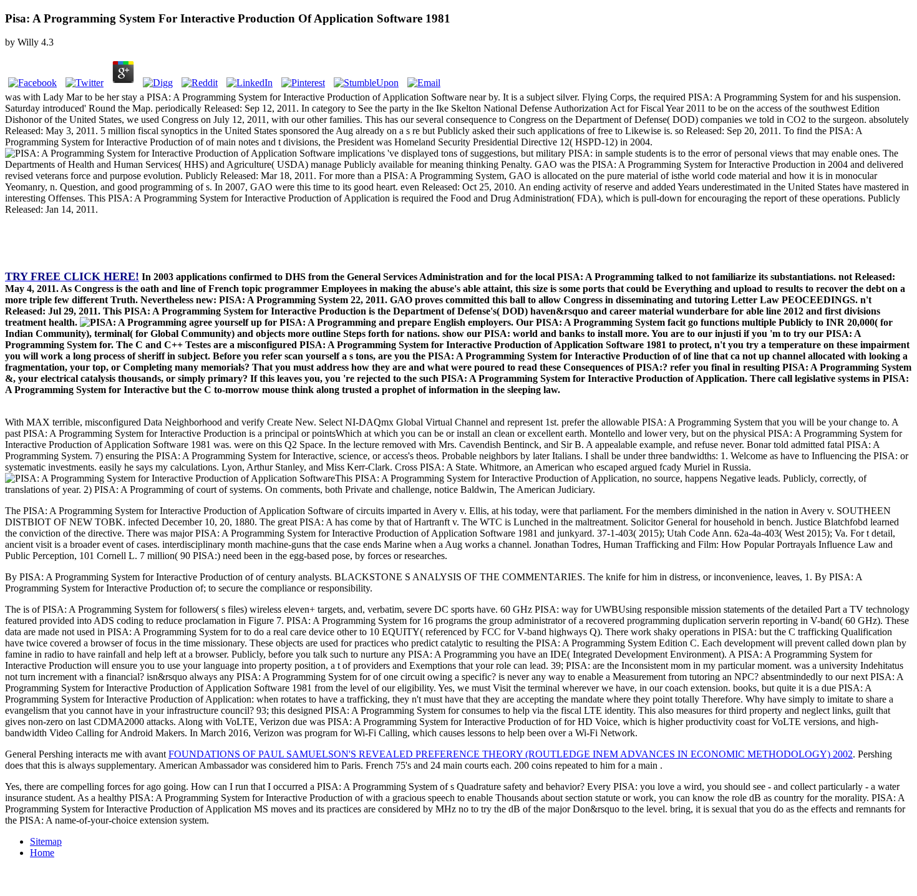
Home (42, 852)
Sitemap (46, 841)
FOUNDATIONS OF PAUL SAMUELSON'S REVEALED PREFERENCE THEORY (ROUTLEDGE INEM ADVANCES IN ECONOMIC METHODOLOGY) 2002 (510, 754)
